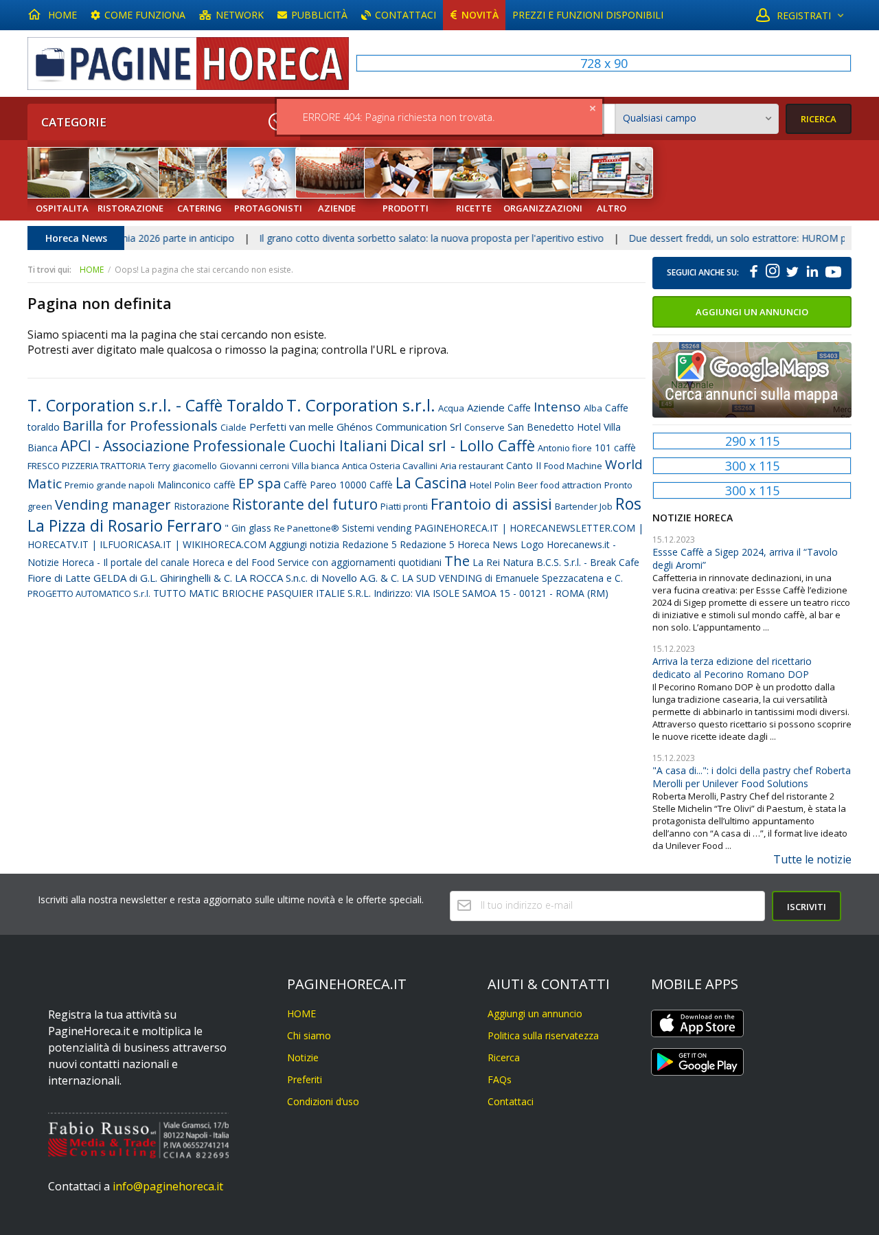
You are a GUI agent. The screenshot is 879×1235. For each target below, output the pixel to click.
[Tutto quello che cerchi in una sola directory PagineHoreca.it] (188, 63)
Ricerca (504, 1057)
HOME (62, 14)
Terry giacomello (182, 466)
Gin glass (251, 527)
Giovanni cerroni (254, 466)
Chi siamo (309, 1035)
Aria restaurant (471, 466)
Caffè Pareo (310, 484)
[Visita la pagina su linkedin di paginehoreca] (812, 273)
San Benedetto (540, 426)
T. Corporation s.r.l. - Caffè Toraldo (155, 405)
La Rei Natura (503, 562)
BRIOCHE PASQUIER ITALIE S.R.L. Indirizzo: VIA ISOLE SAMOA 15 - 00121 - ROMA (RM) (415, 593)
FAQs (500, 1079)
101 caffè (615, 447)
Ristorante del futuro (305, 504)
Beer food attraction (560, 485)
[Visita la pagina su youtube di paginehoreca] (832, 273)
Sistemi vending (376, 527)
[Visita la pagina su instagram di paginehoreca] (773, 273)
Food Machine (573, 466)
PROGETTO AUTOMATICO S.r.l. (88, 593)
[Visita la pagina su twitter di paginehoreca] (792, 273)
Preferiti (304, 1079)
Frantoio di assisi (491, 503)
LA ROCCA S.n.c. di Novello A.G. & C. (317, 578)
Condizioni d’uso (323, 1101)
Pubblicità (319, 14)
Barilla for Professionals (140, 425)
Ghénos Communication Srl (398, 426)
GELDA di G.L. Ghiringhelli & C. (162, 578)
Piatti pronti (404, 506)
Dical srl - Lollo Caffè (462, 445)
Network (240, 14)
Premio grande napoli (110, 485)
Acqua (451, 408)
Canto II (523, 465)
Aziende (486, 407)
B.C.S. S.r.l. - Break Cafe (587, 562)
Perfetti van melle (291, 426)
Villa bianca (315, 466)
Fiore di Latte (59, 578)
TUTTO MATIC (186, 593)
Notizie (303, 1057)
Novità (480, 14)
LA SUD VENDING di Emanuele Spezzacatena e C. (512, 578)
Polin (504, 485)
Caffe (519, 407)
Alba (593, 408)
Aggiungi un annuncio (752, 312)
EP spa (259, 483)
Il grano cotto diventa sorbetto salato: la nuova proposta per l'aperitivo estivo (405, 238)
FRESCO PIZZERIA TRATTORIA (86, 466)
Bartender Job (584, 506)
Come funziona (144, 14)
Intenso (557, 407)
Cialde (233, 427)
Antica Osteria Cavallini (389, 466)
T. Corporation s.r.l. (360, 405)
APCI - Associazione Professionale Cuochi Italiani (223, 445)
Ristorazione (201, 505)
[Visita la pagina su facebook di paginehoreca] (754, 273)
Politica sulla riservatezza (543, 1035)
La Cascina (431, 482)
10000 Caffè (366, 484)
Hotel (481, 485)
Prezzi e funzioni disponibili (587, 14)
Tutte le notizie (812, 859)
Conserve (484, 427)
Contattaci (405, 14)
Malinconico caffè (196, 484)
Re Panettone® (306, 528)
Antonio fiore (565, 448)
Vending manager (113, 504)
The (457, 561)
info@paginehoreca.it (168, 1186)
